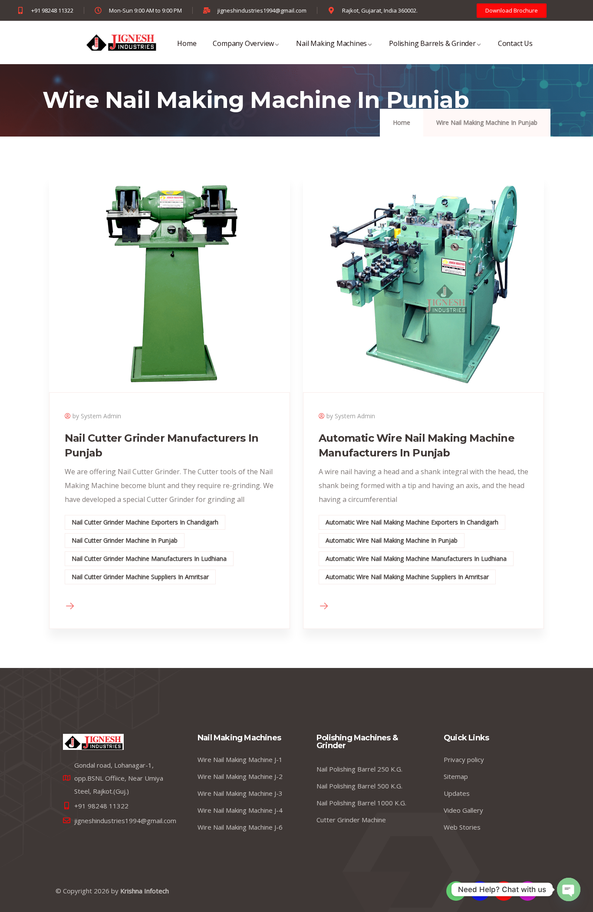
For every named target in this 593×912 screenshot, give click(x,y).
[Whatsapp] (456, 891)
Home (186, 43)
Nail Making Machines (331, 43)
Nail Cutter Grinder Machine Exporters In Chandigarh (145, 522)
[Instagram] (527, 891)
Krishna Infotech (144, 890)
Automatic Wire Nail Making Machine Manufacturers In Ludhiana (416, 558)
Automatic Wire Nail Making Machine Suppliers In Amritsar (407, 577)
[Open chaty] (568, 889)
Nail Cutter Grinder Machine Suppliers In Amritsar (140, 577)
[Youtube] (504, 891)
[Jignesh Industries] (121, 42)
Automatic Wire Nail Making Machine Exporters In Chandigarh (412, 522)
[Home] (93, 742)
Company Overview (243, 43)
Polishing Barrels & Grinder (432, 43)
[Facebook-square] (480, 891)
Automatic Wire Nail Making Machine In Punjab (392, 540)
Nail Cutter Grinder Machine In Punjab (125, 540)
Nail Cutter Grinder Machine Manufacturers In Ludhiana (149, 558)
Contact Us (515, 43)
